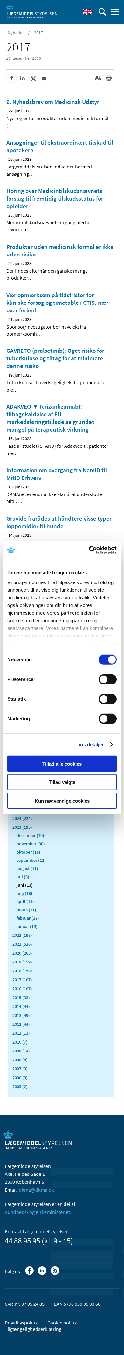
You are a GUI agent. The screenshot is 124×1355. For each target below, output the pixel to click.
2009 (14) (21, 1051)
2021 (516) (22, 944)
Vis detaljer (91, 744)
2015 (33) (21, 997)
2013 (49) (21, 1015)
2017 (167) (22, 980)
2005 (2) (20, 1086)
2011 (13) (21, 1033)
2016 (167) (22, 988)
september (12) (31, 860)
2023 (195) (22, 827)
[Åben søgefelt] (102, 12)
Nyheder (16, 33)
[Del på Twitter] (33, 78)
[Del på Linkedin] (22, 78)
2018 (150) (22, 971)
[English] (87, 12)
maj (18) (24, 893)
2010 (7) (20, 1042)
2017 (38, 33)
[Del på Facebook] (11, 78)
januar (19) (27, 926)
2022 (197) (22, 935)
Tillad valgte (62, 782)
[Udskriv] (109, 78)
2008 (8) (20, 1060)
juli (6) (23, 877)
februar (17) (28, 918)
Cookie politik (62, 1322)
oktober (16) (28, 852)
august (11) (27, 868)
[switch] (108, 679)
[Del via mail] (44, 78)
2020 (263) (22, 953)
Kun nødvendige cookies (62, 800)
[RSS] (55, 1273)
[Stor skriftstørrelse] (98, 78)
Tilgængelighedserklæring (33, 1329)
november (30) (31, 844)
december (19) (30, 835)
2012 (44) (21, 1024)
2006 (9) (20, 1077)
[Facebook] (30, 1273)
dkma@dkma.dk (36, 1190)
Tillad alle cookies (62, 763)
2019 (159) (22, 962)
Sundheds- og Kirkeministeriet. (38, 1212)
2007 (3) (20, 1069)
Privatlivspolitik (21, 1322)
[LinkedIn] (43, 1273)
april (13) (25, 901)
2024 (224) (22, 818)
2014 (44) (21, 1006)
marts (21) (26, 910)
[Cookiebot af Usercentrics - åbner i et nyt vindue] (89, 550)
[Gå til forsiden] (31, 11)
